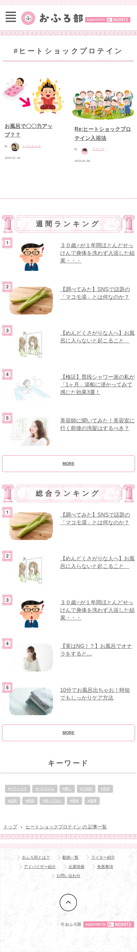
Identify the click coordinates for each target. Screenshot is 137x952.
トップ (10, 826)
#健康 (92, 800)
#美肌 (30, 800)
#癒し (67, 788)
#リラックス (17, 788)
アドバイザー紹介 (40, 866)
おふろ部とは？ (36, 857)
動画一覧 (70, 857)
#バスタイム (45, 788)
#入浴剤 (86, 788)
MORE (68, 463)
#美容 (105, 788)
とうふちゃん (31, 146)
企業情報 (76, 866)
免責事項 (105, 866)
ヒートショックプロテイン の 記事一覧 (66, 826)
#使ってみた (52, 800)
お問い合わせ (68, 875)
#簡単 (74, 800)
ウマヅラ (98, 149)
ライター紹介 (103, 857)
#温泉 (12, 800)
